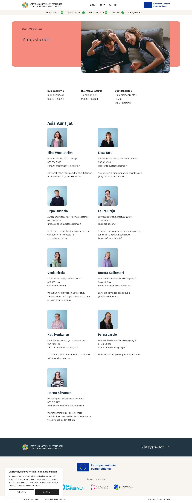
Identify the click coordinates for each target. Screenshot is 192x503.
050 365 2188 (53, 402)
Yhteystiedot (134, 12)
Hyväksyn (47, 492)
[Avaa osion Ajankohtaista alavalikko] (83, 12)
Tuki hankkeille (96, 12)
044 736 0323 (104, 344)
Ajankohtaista (74, 12)
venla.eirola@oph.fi (56, 285)
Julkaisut (116, 12)
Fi (105, 5)
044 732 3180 (53, 344)
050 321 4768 (104, 162)
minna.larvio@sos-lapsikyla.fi (112, 347)
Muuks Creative (163, 499)
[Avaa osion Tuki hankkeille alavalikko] (106, 12)
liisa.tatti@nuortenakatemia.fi (112, 165)
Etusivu (25, 29)
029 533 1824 (104, 220)
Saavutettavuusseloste (55, 499)
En (115, 5)
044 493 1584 (104, 282)
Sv (110, 5)
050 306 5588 (54, 162)
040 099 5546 (54, 220)
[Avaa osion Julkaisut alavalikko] (122, 12)
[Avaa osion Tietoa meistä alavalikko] (62, 12)
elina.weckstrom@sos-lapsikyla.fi (63, 165)
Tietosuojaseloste (30, 499)
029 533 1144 (53, 282)
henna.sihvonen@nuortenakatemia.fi (65, 405)
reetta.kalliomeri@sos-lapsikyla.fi (114, 285)
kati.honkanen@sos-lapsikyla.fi (62, 347)
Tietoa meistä (53, 12)
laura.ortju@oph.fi (107, 224)
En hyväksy (21, 492)
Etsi (93, 5)
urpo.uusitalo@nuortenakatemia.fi (64, 224)
